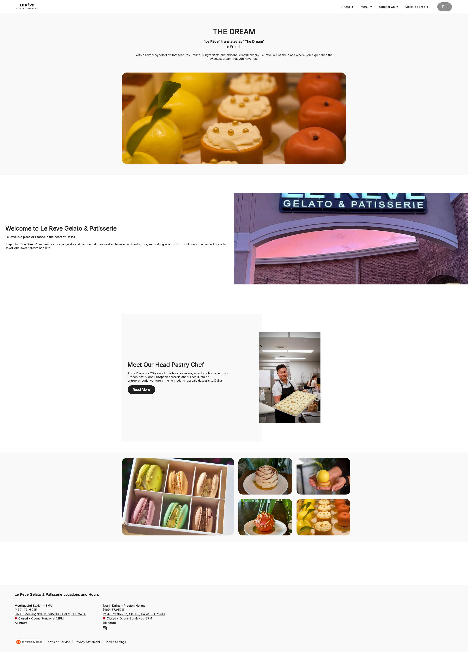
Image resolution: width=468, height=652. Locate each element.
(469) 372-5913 (113, 609)
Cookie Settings (115, 642)
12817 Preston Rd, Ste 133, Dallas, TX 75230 (134, 614)
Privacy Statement (87, 642)
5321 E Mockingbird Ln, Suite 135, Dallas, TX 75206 (50, 614)
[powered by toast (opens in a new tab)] (29, 642)
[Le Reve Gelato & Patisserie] (27, 6)
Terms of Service (58, 642)
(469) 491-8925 (26, 609)
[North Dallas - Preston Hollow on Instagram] (105, 628)
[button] (348, 6)
